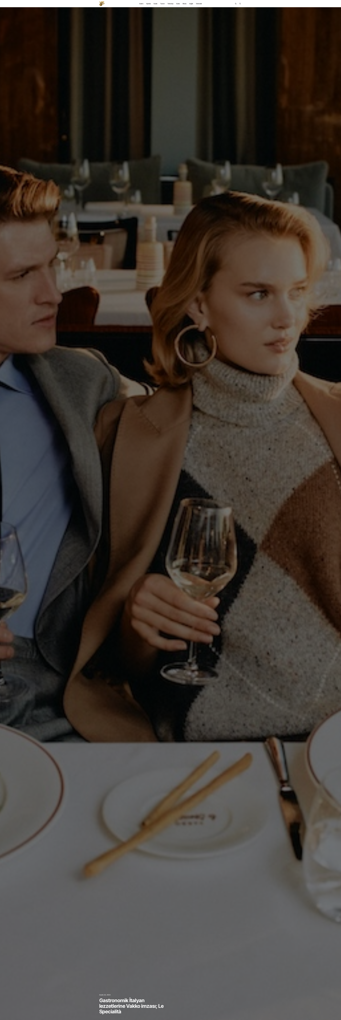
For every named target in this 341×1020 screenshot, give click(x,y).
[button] (236, 3)
